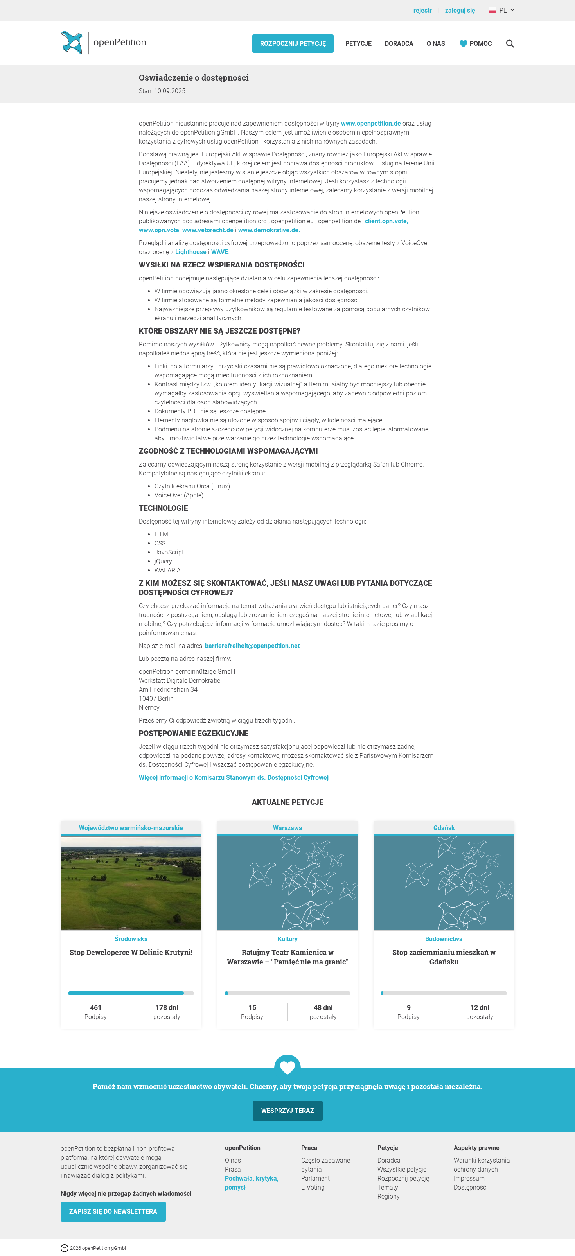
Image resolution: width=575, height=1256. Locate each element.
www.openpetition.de (371, 123)
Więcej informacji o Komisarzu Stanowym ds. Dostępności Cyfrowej (234, 777)
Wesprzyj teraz (287, 1110)
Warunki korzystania (482, 1160)
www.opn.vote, (160, 230)
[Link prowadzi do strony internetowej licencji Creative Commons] (65, 1247)
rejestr (422, 10)
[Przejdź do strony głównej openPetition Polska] (104, 43)
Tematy (387, 1187)
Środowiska (131, 939)
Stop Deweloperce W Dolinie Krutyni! (131, 952)
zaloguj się (460, 10)
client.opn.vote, (386, 221)
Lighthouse (191, 252)
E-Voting (313, 1187)
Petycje (359, 43)
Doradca (399, 43)
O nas (436, 43)
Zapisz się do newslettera (113, 1211)
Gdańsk (444, 828)
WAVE (219, 252)
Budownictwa (444, 939)
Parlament (315, 1178)
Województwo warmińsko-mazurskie (131, 828)
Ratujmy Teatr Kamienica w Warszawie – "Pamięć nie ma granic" (287, 956)
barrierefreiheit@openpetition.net (252, 646)
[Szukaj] (510, 43)
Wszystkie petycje (401, 1169)
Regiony (388, 1196)
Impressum (469, 1178)
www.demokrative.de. (269, 230)
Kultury (288, 939)
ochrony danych (476, 1169)
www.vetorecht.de (208, 230)
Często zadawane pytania (325, 1165)
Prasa (233, 1169)
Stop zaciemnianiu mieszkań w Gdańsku (444, 956)
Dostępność (470, 1187)
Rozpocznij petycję (293, 43)
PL (501, 10)
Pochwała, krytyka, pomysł (252, 1183)
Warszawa (287, 828)
